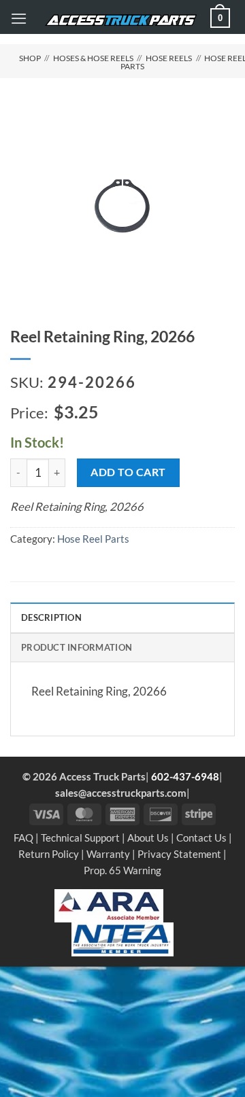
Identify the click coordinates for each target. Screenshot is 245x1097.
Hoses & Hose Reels (93, 58)
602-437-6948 (185, 776)
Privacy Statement (179, 854)
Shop (30, 58)
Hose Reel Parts (93, 539)
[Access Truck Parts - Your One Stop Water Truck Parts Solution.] (120, 20)
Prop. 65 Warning (122, 870)
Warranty (108, 854)
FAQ (23, 837)
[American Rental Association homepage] (108, 904)
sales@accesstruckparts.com (120, 793)
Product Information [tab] (76, 647)
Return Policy (48, 854)
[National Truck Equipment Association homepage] (122, 938)
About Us (148, 837)
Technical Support (80, 837)
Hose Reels (169, 58)
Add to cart (128, 471)
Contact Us (201, 837)
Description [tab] (51, 617)
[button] (18, 18)
